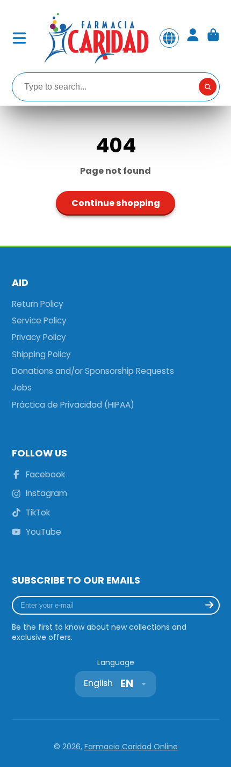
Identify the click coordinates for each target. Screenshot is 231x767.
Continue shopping (115, 203)
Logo (95, 38)
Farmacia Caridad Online (131, 746)
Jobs (22, 387)
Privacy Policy (39, 337)
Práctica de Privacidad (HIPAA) (73, 404)
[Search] (208, 87)
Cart (213, 38)
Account (192, 38)
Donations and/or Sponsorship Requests (93, 371)
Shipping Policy (41, 354)
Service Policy (39, 320)
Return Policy (37, 303)
